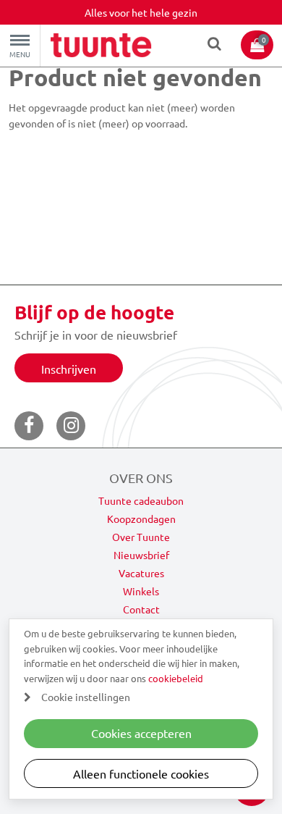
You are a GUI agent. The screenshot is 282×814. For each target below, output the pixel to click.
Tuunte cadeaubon (141, 500)
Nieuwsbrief (141, 554)
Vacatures (141, 572)
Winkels (141, 590)
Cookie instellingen (85, 696)
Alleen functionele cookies (141, 773)
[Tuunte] (101, 47)
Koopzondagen (141, 518)
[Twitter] (70, 425)
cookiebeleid (175, 678)
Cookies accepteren (141, 733)
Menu (19, 54)
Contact (141, 609)
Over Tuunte (141, 536)
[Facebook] (28, 425)
